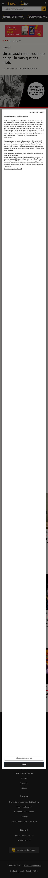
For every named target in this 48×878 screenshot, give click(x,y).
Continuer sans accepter (37, 112)
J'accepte (24, 764)
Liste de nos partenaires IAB (13, 169)
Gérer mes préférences (24, 758)
